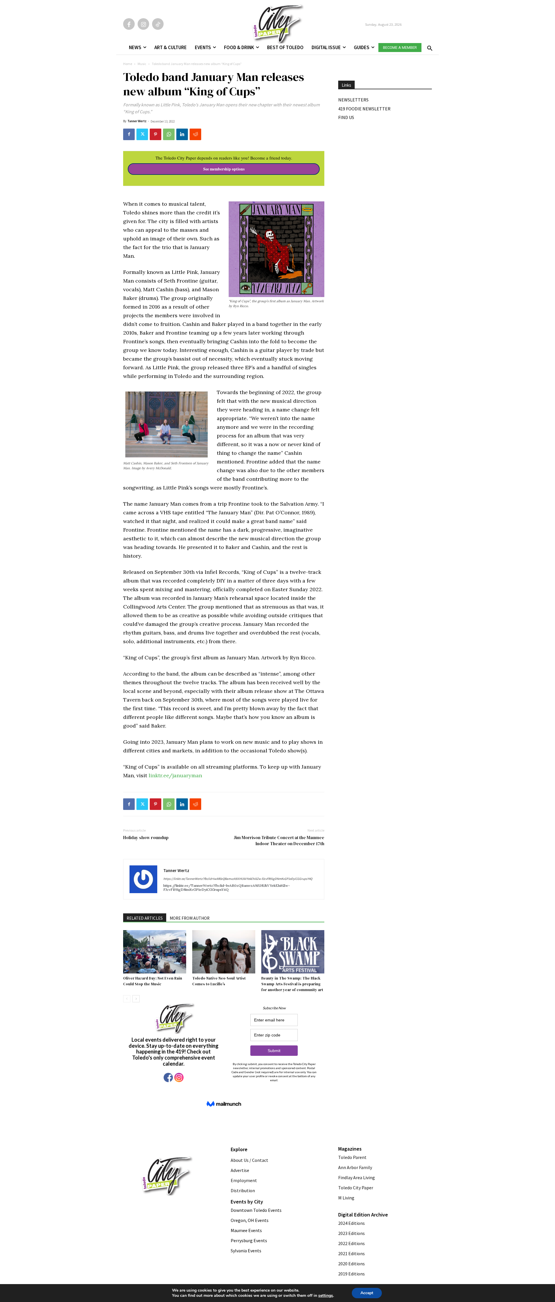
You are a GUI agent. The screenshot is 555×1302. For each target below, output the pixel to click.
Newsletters (353, 100)
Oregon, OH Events (250, 1220)
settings (325, 1295)
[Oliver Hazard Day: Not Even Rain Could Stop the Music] (154, 951)
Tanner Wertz (137, 121)
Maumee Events (246, 1230)
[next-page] (136, 998)
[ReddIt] (195, 134)
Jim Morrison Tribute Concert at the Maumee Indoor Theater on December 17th (279, 840)
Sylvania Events (246, 1250)
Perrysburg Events (249, 1240)
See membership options (224, 169)
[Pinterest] (155, 134)
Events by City (247, 1201)
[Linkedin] (182, 134)
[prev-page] (126, 998)
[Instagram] (143, 24)
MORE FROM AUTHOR (190, 918)
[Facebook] (129, 24)
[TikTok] (158, 24)
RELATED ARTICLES (145, 918)
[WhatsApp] (169, 134)
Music (142, 64)
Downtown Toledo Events (256, 1210)
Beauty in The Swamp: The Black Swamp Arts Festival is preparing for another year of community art (292, 984)
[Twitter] (142, 134)
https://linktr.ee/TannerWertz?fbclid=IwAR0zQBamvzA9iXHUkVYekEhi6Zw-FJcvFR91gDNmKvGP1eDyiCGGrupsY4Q (237, 879)
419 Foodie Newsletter (364, 109)
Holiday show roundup (146, 837)
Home (127, 64)
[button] (428, 46)
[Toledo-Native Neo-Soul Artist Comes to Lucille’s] (223, 951)
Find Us (346, 117)
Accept (366, 1293)
